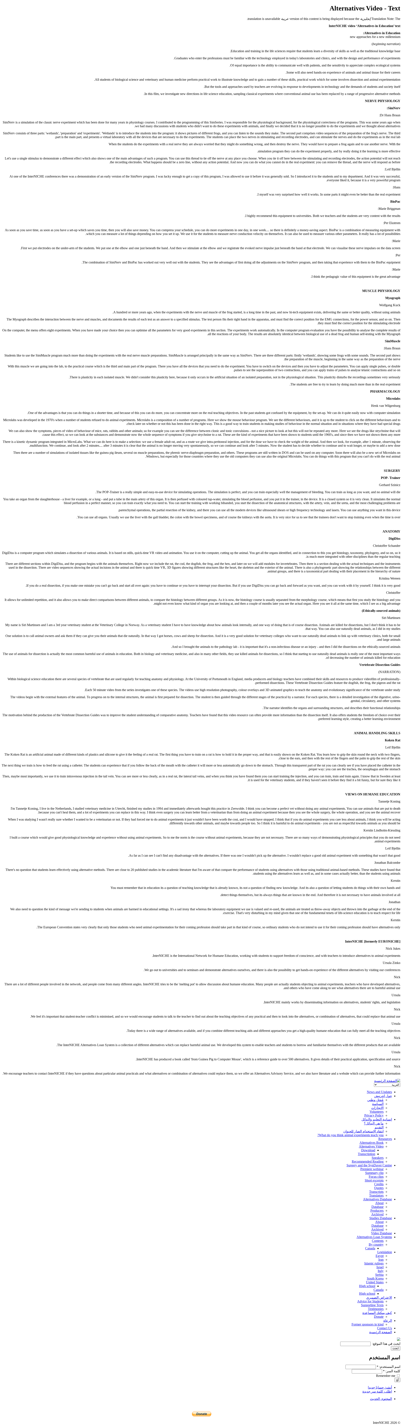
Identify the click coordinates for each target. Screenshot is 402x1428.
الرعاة (387, 1320)
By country (376, 1244)
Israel (380, 1267)
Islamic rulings (374, 1263)
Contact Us (384, 1328)
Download (368, 1150)
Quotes (379, 1188)
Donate (379, 1316)
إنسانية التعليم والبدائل (376, 1119)
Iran (381, 1259)
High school (367, 1286)
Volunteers (377, 1111)
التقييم (379, 1127)
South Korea (375, 1278)
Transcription (366, 1154)
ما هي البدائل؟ (374, 1123)
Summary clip (374, 1173)
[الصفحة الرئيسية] (387, 1081)
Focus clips (376, 1176)
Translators (376, 1195)
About (379, 1203)
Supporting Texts (372, 1305)
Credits (379, 1184)
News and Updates (379, 1092)
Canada (370, 1248)
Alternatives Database (377, 1199)
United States (375, 1282)
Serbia (379, 1274)
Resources (385, 1139)
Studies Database (380, 1218)
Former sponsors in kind (368, 1324)
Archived (377, 1214)
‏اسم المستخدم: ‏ (388, 1366)
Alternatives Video (371, 1146)
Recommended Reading (368, 1161)
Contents (378, 1241)
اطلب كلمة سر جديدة (377, 1391)
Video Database (381, 1233)
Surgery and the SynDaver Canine (369, 1165)
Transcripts (376, 1191)
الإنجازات (377, 1108)
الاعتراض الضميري (379, 1297)
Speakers (378, 1158)
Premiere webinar (372, 1169)
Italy (381, 1271)
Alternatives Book (371, 1142)
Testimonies (376, 1309)
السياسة (378, 1104)
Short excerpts (374, 1180)
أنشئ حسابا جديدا (380, 1387)
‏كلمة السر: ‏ (391, 1371)
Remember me (386, 1375)
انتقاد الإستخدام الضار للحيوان (363, 1131)
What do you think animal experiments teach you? (350, 1135)
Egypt (380, 1256)
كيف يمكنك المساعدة (377, 1313)
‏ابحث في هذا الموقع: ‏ (385, 1343)
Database (377, 1207)
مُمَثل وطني (375, 1100)
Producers (377, 1210)
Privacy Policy (374, 1115)
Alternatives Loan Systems (374, 1237)
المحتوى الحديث (381, 1399)
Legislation (384, 1252)
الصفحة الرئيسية (380, 1332)
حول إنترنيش (383, 1096)
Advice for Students (370, 1301)
